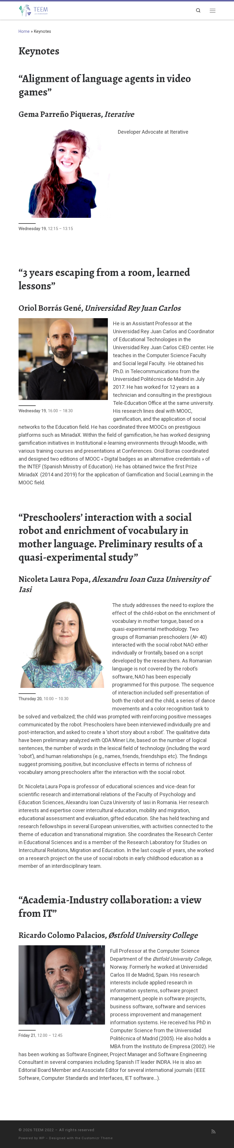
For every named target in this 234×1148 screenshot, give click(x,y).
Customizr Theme (97, 1138)
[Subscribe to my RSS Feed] (213, 1131)
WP (42, 1138)
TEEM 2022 (43, 1130)
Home (24, 31)
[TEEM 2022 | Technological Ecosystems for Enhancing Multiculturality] (33, 9)
